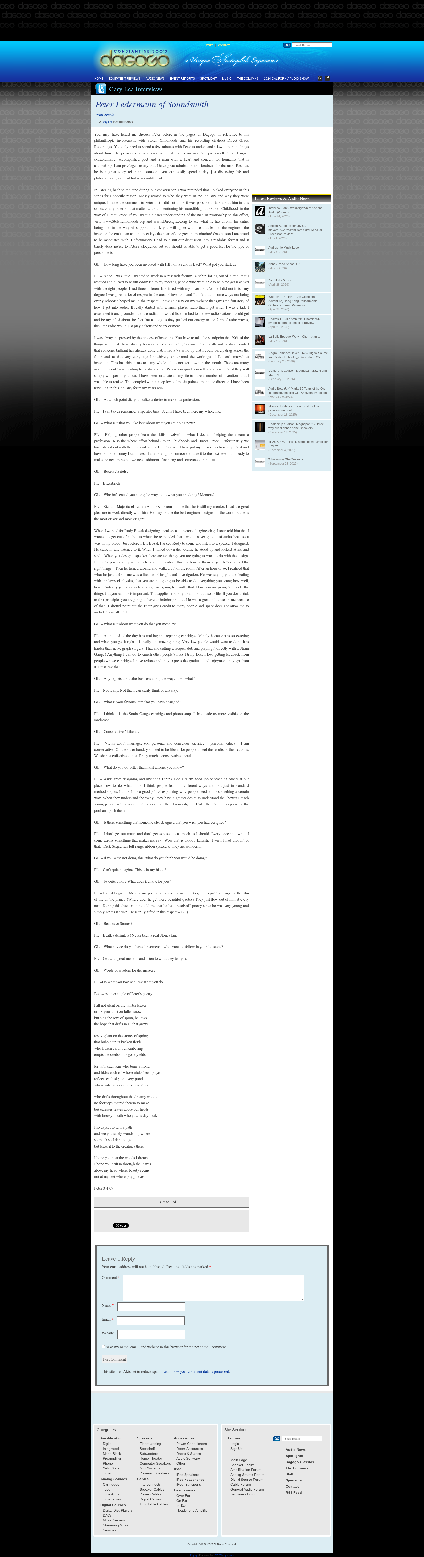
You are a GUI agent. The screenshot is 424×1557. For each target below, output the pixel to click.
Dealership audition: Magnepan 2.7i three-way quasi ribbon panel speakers (296, 426)
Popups (194, 1555)
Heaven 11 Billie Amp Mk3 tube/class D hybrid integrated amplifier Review (294, 321)
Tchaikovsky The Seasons (285, 459)
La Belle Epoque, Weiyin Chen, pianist (294, 336)
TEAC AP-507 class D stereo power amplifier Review (298, 444)
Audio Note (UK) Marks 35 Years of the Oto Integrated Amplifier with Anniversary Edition (297, 391)
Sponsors (294, 1480)
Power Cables (150, 1494)
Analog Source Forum (247, 1475)
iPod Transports (188, 1484)
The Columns (248, 78)
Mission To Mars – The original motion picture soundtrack (293, 408)
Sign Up (236, 1449)
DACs (107, 1515)
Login (234, 1444)
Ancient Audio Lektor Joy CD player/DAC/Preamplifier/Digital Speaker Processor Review (295, 230)
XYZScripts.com (224, 1555)
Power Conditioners (191, 1444)
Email (108, 1319)
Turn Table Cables (154, 1504)
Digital (107, 1444)
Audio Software (188, 1458)
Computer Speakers (155, 1463)
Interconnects (150, 1484)
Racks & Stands (188, 1453)
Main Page (238, 1460)
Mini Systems (150, 1468)
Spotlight (208, 78)
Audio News (155, 78)
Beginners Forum (243, 1494)
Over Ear (183, 1496)
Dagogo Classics (300, 1462)
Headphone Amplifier (192, 1510)
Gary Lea (107, 122)
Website (108, 1332)
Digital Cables (150, 1499)
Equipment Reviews (124, 78)
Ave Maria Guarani (280, 280)
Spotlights (294, 1456)
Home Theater (151, 1458)
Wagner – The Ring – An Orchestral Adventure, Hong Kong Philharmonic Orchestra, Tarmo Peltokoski (292, 301)
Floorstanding (150, 1444)
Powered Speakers (154, 1473)
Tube (107, 1473)
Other (180, 1463)
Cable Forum (240, 1484)
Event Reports (182, 78)
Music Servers (114, 1520)
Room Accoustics (189, 1449)
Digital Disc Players (117, 1510)
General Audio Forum (247, 1489)
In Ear (181, 1505)
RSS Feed (294, 1492)
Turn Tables (112, 1499)
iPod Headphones (190, 1479)
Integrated (111, 1449)
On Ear (181, 1501)
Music (227, 78)
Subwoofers (149, 1453)
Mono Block (112, 1453)
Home (98, 78)
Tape (106, 1489)
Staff (209, 45)
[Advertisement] (212, 20)
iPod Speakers (187, 1475)
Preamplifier (112, 1458)
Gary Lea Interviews (136, 89)
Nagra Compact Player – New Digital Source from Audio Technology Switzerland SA (298, 355)
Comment (111, 1277)
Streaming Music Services (116, 1527)
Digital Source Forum (246, 1479)
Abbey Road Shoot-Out (283, 264)
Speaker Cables (152, 1489)
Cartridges (111, 1484)
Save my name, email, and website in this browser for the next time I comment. (166, 1346)
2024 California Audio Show (286, 78)
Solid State (111, 1468)
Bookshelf (147, 1449)
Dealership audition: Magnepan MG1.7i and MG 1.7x (297, 373)
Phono (108, 1463)
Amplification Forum (245, 1470)
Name (108, 1305)
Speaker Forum (242, 1465)
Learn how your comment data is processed (195, 1371)
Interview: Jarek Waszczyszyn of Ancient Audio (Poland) (295, 210)
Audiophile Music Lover (284, 247)
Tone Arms (111, 1494)
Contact (224, 45)
